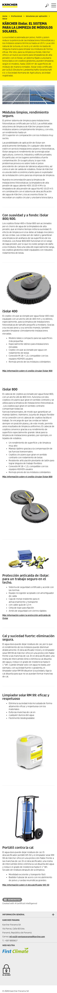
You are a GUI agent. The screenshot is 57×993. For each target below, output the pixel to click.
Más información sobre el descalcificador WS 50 (25, 885)
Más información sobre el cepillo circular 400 (27, 371)
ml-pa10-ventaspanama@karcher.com (27, 936)
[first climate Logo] (15, 953)
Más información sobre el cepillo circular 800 (27, 476)
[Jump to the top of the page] (49, 987)
